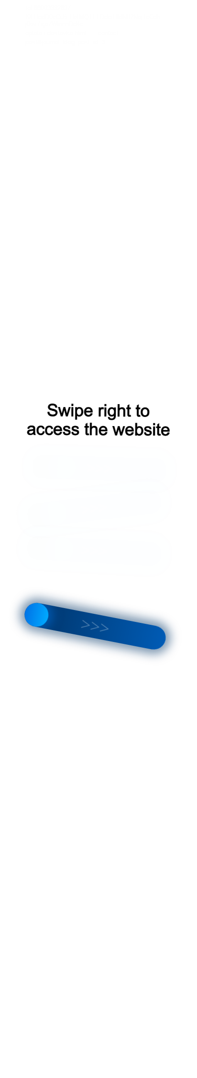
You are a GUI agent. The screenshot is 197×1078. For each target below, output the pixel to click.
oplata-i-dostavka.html (56, 33)
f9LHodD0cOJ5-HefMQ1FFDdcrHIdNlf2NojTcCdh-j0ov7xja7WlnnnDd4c (93, 20)
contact (108, 33)
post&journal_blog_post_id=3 (65, 42)
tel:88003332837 (48, 7)
